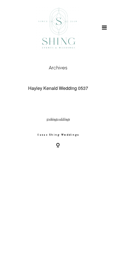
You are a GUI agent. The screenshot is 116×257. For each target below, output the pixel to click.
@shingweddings (58, 119)
